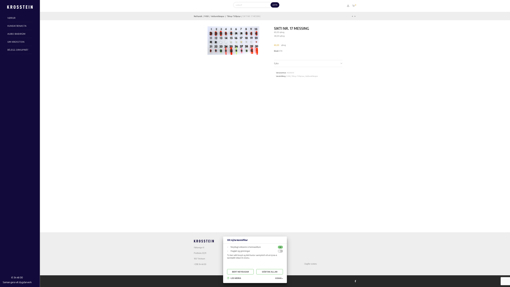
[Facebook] (355, 281)
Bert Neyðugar (240, 272)
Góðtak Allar (269, 272)
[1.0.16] (279, 278)
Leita (275, 5)
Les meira (236, 278)
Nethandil (198, 16)
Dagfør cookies (311, 264)
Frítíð (206, 16)
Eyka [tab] (276, 63)
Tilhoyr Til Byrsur (234, 16)
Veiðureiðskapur (217, 16)
